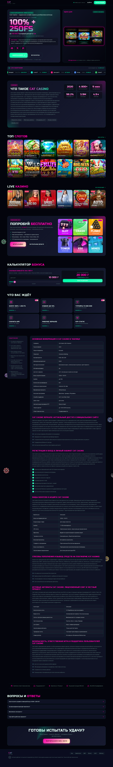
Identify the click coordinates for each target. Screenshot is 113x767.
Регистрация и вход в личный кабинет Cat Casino (18, 352)
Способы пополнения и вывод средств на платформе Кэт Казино (17, 361)
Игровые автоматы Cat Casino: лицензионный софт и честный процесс (17, 367)
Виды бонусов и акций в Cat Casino (18, 356)
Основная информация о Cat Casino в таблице (17, 342)
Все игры (101, 137)
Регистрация (100, 2)
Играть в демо (18, 244)
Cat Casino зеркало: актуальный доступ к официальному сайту (16, 347)
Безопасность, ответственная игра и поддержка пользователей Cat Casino (17, 373)
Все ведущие (99, 187)
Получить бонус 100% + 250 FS (56, 741)
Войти (89, 2)
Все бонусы (35, 55)
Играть (24, 762)
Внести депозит (82, 280)
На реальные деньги (37, 244)
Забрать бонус (17, 55)
